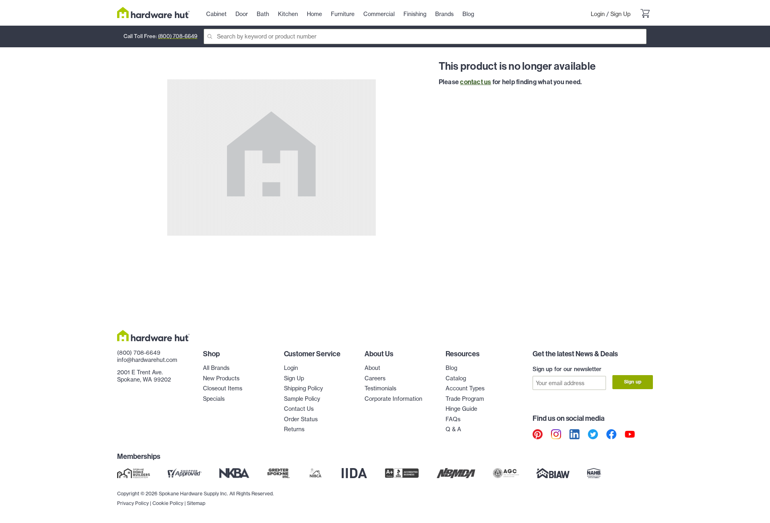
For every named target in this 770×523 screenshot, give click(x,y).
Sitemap (196, 503)
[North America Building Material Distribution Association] (456, 473)
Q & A (453, 429)
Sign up (632, 382)
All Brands (216, 368)
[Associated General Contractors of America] (506, 473)
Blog (451, 368)
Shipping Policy (303, 388)
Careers (375, 378)
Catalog (456, 378)
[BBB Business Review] (402, 473)
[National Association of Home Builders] (594, 473)
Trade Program (465, 398)
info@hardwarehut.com (147, 359)
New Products (221, 378)
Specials (214, 398)
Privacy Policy (133, 503)
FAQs (453, 419)
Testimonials (380, 388)
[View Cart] (645, 14)
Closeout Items (222, 388)
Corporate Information (393, 398)
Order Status (301, 419)
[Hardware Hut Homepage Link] (153, 12)
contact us (475, 82)
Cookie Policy (167, 503)
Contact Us (299, 408)
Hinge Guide (461, 408)
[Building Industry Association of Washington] (553, 473)
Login (598, 14)
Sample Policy (302, 398)
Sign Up (620, 14)
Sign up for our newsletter (567, 369)
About (372, 368)
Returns (294, 429)
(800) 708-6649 (177, 36)
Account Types (465, 388)
